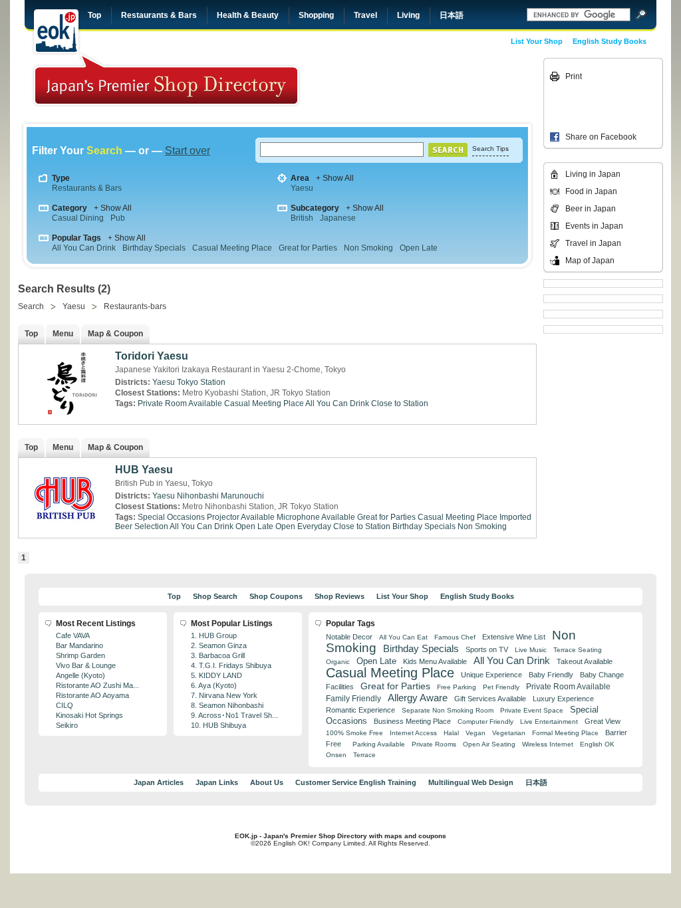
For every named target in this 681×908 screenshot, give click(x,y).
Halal (451, 733)
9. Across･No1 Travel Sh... (234, 715)
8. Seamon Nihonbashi (227, 705)
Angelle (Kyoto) (80, 675)
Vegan (475, 733)
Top (94, 15)
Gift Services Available (490, 699)
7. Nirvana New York (224, 695)
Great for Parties (308, 248)
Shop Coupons (276, 596)
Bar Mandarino (79, 645)
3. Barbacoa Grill (218, 655)
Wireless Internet (547, 744)
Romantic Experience (360, 710)
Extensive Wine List (513, 637)
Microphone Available (316, 517)
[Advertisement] (448, 88)
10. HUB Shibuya (218, 725)
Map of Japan (589, 260)
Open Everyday (303, 526)
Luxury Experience (563, 699)
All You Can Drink (84, 248)
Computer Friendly (485, 721)
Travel (365, 15)
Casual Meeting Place (232, 248)
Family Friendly (353, 698)
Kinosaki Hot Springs (89, 715)
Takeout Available (585, 661)
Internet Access (413, 733)
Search (31, 306)
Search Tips (490, 148)
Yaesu (302, 188)
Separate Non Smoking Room (447, 710)
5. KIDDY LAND (216, 675)
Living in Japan (592, 174)
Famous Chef (455, 637)
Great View (602, 721)
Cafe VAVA (73, 635)
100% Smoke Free (354, 733)
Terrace (364, 754)
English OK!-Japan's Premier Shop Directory (166, 79)
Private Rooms (434, 744)
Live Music (531, 649)
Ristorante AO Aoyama (92, 695)
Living (408, 15)
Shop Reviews (339, 596)
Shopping (316, 15)
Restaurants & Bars (159, 15)
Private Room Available (180, 403)
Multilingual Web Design (470, 782)
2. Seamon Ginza (219, 645)
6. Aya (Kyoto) (214, 685)
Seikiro (67, 725)
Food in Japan (591, 191)
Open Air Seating (489, 744)
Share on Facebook (600, 137)
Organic (338, 661)
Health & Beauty (248, 15)
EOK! (56, 31)
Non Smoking (368, 248)
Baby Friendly (551, 675)
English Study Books (609, 41)
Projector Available (241, 517)
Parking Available (378, 744)
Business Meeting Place (412, 721)
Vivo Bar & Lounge (86, 665)
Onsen (336, 754)
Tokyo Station (201, 382)
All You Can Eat (403, 637)
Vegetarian (508, 733)
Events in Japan (594, 226)
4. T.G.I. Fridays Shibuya (231, 665)
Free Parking (456, 687)
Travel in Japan (593, 243)
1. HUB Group (214, 635)
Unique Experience (491, 675)
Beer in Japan (590, 208)
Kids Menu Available (435, 661)
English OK (597, 744)
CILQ (64, 705)
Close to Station (399, 403)
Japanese (338, 218)
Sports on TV (487, 649)
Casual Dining (78, 218)
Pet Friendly (501, 687)
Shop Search (215, 596)
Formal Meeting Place (565, 733)
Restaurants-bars (135, 306)
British (302, 218)
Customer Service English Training (355, 782)
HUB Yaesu (144, 469)
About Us (266, 782)
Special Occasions (171, 517)
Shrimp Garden (80, 655)
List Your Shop (537, 41)
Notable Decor (349, 637)
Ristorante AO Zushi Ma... (97, 685)
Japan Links (217, 782)
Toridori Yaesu (151, 356)
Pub (117, 218)
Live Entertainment (549, 721)
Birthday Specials (154, 248)
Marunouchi (242, 496)
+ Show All (335, 178)
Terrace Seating (577, 649)
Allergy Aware (418, 698)
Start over (187, 150)
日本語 (452, 15)
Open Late (419, 248)
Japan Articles (159, 782)
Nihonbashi (198, 496)
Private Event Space (531, 710)
